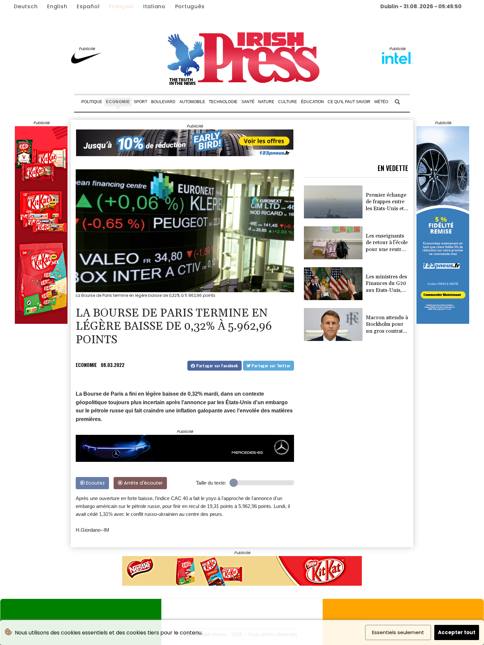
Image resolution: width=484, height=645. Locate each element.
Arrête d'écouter (142, 483)
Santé (248, 101)
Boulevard (163, 101)
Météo (381, 101)
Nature (266, 101)
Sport (140, 101)
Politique (91, 101)
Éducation (312, 101)
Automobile (192, 101)
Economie (118, 101)
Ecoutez (95, 483)
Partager (216, 365)
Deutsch (26, 6)
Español (88, 6)
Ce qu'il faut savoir (349, 101)
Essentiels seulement (398, 632)
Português (190, 6)
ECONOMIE (86, 364)
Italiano (154, 6)
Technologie (223, 101)
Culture (287, 101)
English (57, 6)
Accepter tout (456, 632)
